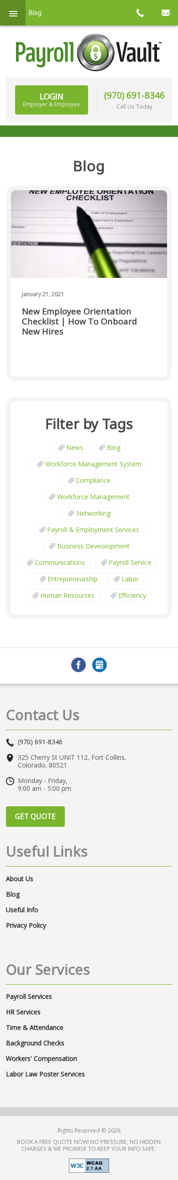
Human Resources (67, 595)
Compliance (93, 480)
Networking (93, 513)
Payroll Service (130, 562)
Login (51, 99)
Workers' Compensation (41, 1058)
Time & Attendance (34, 1027)
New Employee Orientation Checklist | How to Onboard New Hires (79, 321)
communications (60, 562)
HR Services (23, 1012)
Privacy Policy (26, 925)
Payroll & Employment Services (93, 529)
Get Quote (35, 816)
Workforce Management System (93, 463)
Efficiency (132, 595)
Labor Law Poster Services (45, 1074)
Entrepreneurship (72, 578)
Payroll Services (29, 996)
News (74, 447)
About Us (19, 879)
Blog (113, 447)
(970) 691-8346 (134, 95)
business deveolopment (93, 546)
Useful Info (22, 910)
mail (165, 13)
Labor (130, 578)
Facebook (78, 665)
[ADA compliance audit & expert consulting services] (89, 1165)
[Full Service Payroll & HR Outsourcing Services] (89, 52)
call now (139, 13)
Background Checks (35, 1043)
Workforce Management (93, 496)
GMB (99, 665)
